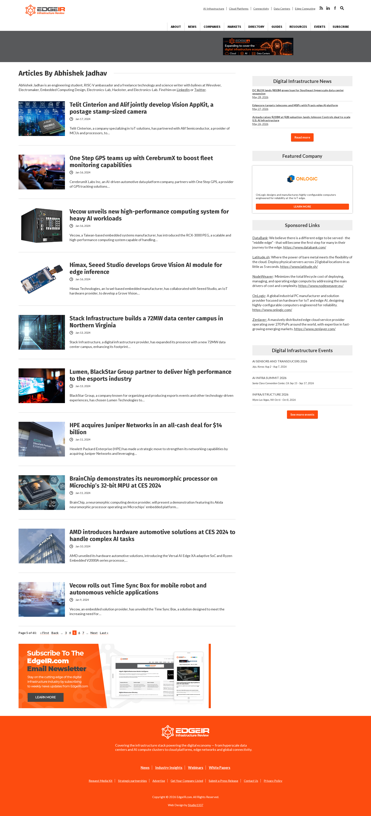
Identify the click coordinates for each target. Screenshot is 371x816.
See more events (302, 414)
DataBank (260, 238)
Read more (302, 137)
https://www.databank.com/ (304, 247)
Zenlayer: (259, 319)
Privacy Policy (273, 780)
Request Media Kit (100, 780)
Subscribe (341, 27)
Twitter (200, 90)
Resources (298, 27)
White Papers (219, 767)
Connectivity (261, 8)
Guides (276, 27)
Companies (212, 27)
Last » (104, 633)
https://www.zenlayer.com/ (315, 329)
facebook (335, 8)
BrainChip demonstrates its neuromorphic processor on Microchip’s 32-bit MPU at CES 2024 (144, 482)
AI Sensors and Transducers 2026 (279, 363)
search (342, 8)
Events (319, 27)
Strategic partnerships (132, 780)
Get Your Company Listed (187, 780)
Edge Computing (305, 8)
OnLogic (258, 296)
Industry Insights (168, 767)
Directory (256, 27)
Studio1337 (195, 805)
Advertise (158, 780)
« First (44, 633)
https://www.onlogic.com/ (272, 310)
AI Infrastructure (213, 8)
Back (55, 633)
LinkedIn (183, 90)
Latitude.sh (261, 257)
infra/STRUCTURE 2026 (274, 396)
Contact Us (251, 780)
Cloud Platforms (238, 8)
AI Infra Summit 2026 (283, 380)
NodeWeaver (262, 276)
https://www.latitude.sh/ (299, 266)
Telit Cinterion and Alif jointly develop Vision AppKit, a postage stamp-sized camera (142, 108)
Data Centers (282, 8)
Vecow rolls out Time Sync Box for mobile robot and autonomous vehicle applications (138, 589)
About (176, 27)
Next (94, 633)
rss (321, 8)
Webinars (195, 767)
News (192, 27)
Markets (234, 27)
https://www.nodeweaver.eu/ (321, 286)
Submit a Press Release (223, 780)
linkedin (328, 8)
